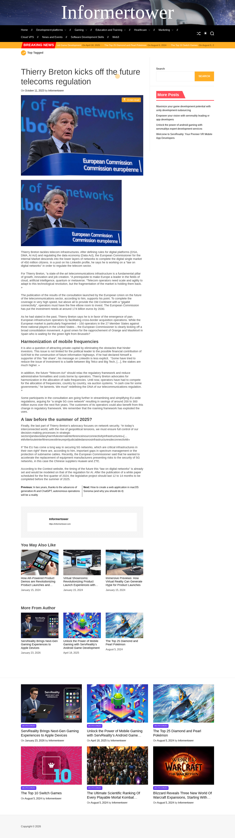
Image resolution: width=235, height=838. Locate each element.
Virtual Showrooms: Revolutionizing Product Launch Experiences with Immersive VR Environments (81, 583)
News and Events (52, 37)
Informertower (117, 12)
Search (160, 68)
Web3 (115, 37)
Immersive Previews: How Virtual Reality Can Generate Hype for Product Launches (124, 582)
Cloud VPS (27, 37)
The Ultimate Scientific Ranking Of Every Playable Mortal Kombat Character (113, 797)
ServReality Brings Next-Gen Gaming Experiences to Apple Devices (39, 644)
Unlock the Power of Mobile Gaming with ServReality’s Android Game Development (81, 644)
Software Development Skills (87, 37)
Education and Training (109, 30)
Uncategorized (28, 726)
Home (24, 30)
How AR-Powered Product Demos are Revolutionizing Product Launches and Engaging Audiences (38, 583)
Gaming (79, 30)
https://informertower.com (60, 524)
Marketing (164, 30)
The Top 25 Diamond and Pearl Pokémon (82, 45)
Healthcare (140, 30)
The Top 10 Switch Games (141, 45)
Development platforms (49, 30)
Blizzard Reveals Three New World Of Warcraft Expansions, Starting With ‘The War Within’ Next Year (182, 797)
